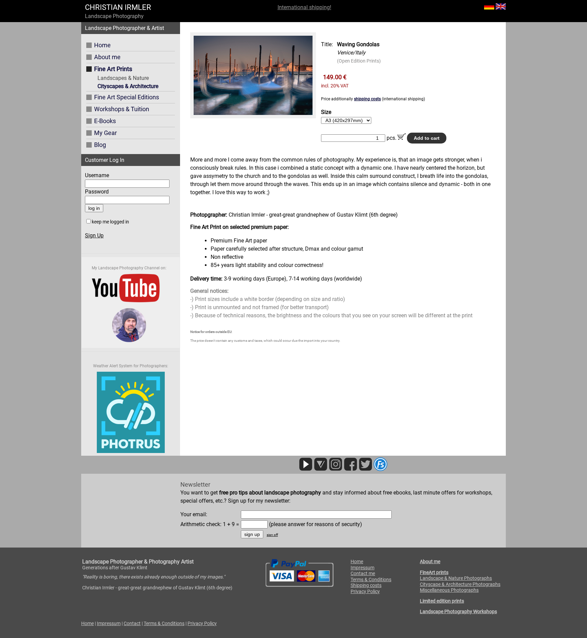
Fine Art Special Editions (126, 97)
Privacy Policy (365, 591)
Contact (132, 623)
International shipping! (304, 7)
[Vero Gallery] (320, 469)
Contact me (363, 573)
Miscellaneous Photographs (449, 590)
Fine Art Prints (113, 68)
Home (102, 45)
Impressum (362, 567)
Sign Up (94, 235)
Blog (100, 144)
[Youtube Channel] (306, 469)
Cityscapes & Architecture (127, 86)
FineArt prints (434, 572)
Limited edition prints (442, 601)
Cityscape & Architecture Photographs (460, 584)
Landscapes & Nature (123, 78)
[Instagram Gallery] (335, 469)
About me (107, 57)
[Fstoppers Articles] (380, 469)
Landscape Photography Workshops (458, 611)
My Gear (105, 132)
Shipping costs (366, 585)
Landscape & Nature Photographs (456, 578)
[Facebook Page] (350, 469)
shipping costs (367, 99)
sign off (272, 535)
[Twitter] (365, 469)
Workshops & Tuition (121, 109)
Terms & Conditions (371, 579)
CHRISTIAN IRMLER (118, 7)
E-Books (105, 120)
